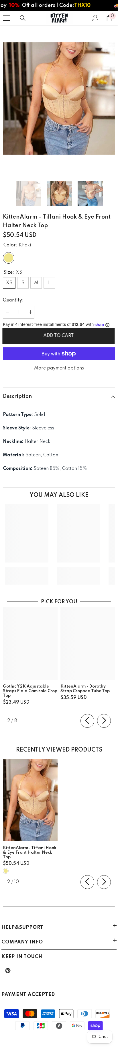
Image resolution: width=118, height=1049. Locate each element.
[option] (59, 98)
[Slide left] (87, 721)
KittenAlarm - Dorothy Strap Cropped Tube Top (85, 688)
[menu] (6, 18)
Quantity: (13, 300)
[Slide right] (104, 721)
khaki (6, 871)
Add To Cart (59, 336)
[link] (26, 571)
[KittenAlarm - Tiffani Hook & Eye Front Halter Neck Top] (30, 800)
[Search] (22, 18)
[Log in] (95, 18)
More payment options (59, 368)
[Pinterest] (7, 970)
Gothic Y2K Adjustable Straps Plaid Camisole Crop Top (30, 691)
